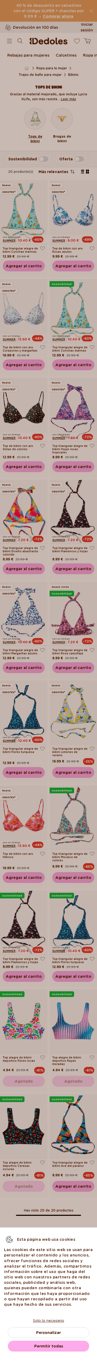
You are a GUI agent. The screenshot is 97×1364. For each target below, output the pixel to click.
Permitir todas (48, 1346)
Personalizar (48, 1332)
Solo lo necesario (48, 1320)
